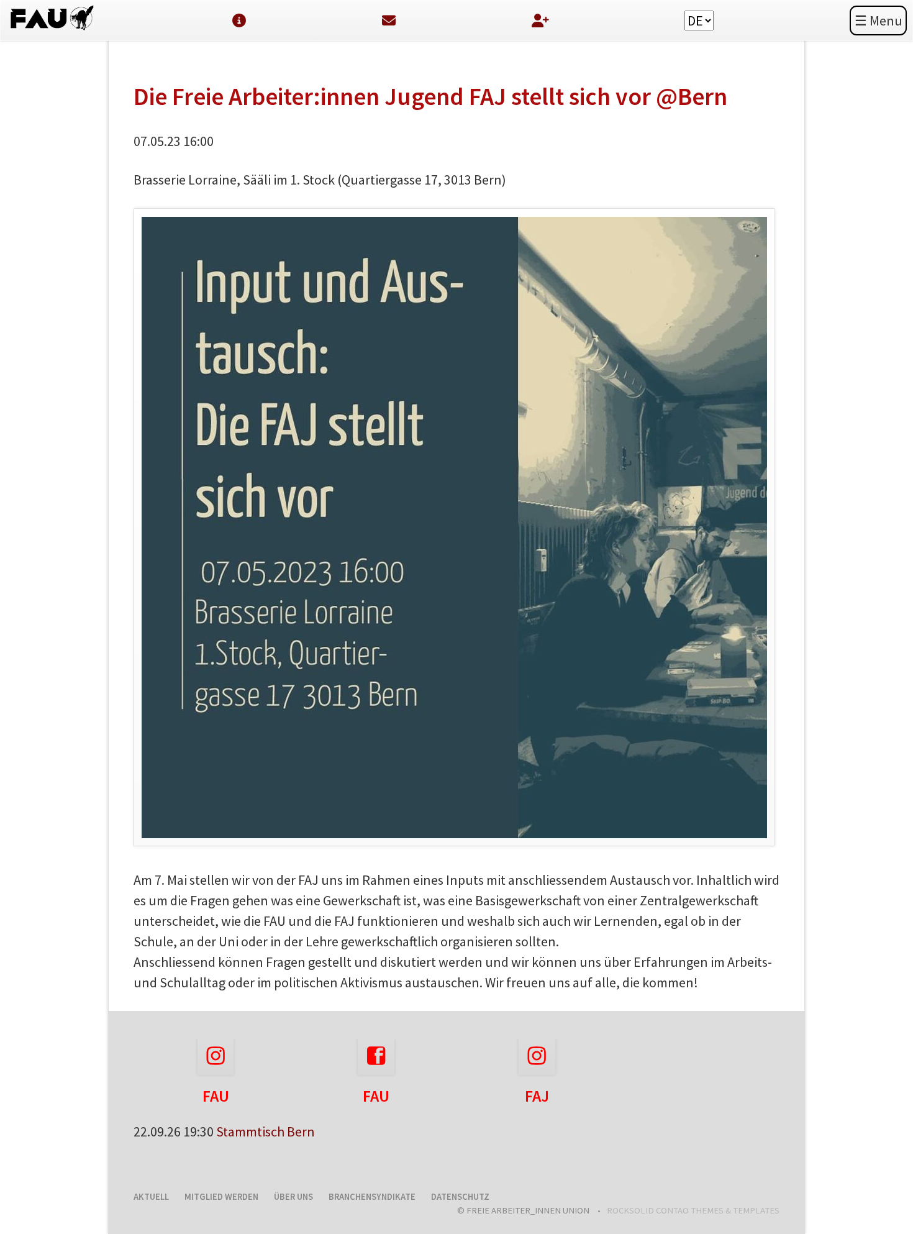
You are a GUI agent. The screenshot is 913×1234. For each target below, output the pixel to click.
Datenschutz (460, 1196)
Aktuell (151, 1196)
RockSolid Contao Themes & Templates (693, 1210)
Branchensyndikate (372, 1196)
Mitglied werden (221, 1196)
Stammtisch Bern (265, 1131)
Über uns (293, 1196)
